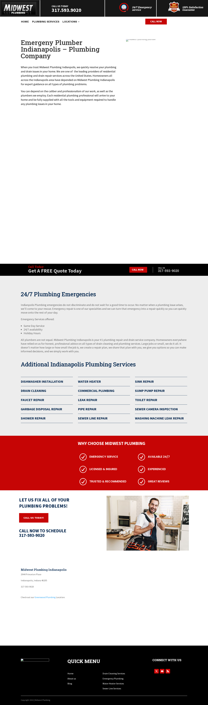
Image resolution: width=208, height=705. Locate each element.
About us (71, 678)
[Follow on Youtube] (162, 671)
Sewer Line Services (112, 688)
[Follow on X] (156, 671)
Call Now (156, 21)
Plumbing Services (45, 22)
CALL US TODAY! (33, 517)
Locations (69, 22)
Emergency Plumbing (113, 678)
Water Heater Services (113, 683)
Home (25, 22)
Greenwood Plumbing (45, 597)
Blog (69, 683)
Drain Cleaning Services (114, 673)
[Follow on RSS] (168, 671)
